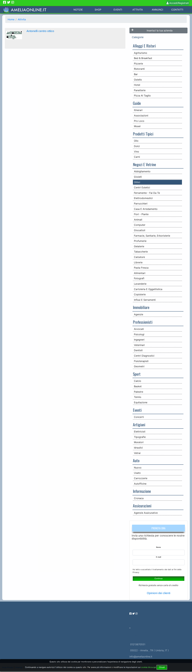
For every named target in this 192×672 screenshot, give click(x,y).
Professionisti (142, 322)
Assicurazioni (142, 505)
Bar (136, 74)
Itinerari (138, 110)
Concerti (139, 416)
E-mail (158, 557)
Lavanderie (140, 283)
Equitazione (140, 402)
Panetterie (140, 90)
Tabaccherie (141, 251)
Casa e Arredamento (146, 208)
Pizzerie (138, 63)
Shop (98, 9)
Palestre (138, 391)
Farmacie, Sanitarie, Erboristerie (152, 235)
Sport (137, 374)
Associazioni (141, 115)
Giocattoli (139, 230)
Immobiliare (141, 307)
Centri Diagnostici (144, 355)
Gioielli (138, 176)
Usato (137, 472)
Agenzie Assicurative (146, 512)
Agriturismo (140, 52)
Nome (158, 547)
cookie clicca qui (148, 667)
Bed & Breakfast (143, 58)
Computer (139, 224)
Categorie (138, 37)
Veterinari (139, 345)
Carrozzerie (140, 478)
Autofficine (140, 483)
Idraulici (138, 447)
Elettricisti (139, 431)
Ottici (137, 182)
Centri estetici (142, 187)
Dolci (137, 146)
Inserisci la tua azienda (159, 30)
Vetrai (137, 453)
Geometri (139, 366)
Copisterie (140, 294)
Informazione (142, 491)
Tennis (137, 396)
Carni (137, 156)
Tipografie (140, 436)
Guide (137, 103)
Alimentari (139, 273)
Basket (138, 386)
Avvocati (139, 328)
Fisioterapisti (141, 361)
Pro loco (139, 120)
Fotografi (139, 278)
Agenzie (138, 314)
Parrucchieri (140, 203)
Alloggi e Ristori (144, 46)
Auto (136, 460)
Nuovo (137, 467)
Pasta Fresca (141, 267)
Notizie (78, 9)
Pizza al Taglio (142, 95)
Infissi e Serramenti (145, 299)
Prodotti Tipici (143, 134)
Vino (136, 151)
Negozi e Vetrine (144, 164)
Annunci (157, 9)
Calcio (137, 380)
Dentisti (138, 350)
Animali (138, 219)
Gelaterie (139, 246)
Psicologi (139, 334)
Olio (136, 140)
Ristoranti (139, 68)
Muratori (139, 442)
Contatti (177, 9)
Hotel (137, 84)
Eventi (118, 9)
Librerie (138, 262)
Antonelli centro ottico (40, 31)
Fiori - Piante (141, 214)
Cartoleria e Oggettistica (148, 289)
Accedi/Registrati (179, 3)
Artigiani (139, 424)
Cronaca (139, 498)
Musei (137, 126)
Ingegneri (139, 339)
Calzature (139, 256)
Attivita (137, 9)
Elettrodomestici (143, 198)
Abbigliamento (142, 171)
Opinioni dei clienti (158, 593)
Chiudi (162, 667)
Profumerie (140, 240)
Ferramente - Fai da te (147, 192)
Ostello (138, 79)
